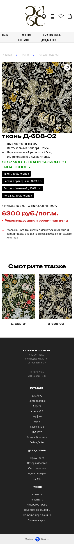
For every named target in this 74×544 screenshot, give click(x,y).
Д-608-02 (55, 323)
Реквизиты (37, 499)
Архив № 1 (37, 411)
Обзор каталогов (37, 463)
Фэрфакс (37, 416)
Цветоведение (37, 400)
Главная (7, 54)
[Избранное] (61, 16)
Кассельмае (37, 426)
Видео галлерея (37, 473)
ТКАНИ (5, 35)
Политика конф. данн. (37, 509)
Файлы (37, 478)
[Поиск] (44, 16)
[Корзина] (69, 16)
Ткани (25, 54)
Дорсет (37, 406)
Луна (37, 421)
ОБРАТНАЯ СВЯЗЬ (52, 35)
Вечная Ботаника (37, 437)
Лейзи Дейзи (37, 442)
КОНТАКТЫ (23, 40)
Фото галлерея (37, 468)
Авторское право (37, 504)
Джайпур (37, 395)
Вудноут (37, 432)
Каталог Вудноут (49, 54)
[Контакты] (52, 16)
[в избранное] (67, 67)
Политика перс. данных (37, 515)
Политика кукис (37, 520)
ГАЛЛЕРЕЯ (26, 35)
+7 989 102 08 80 (37, 350)
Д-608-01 (18, 323)
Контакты (37, 494)
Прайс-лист (37, 458)
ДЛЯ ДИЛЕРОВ (48, 40)
